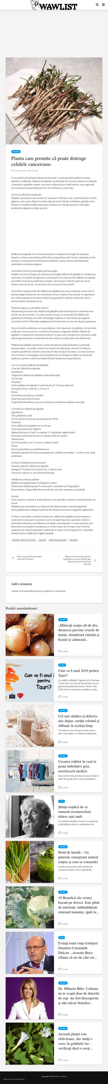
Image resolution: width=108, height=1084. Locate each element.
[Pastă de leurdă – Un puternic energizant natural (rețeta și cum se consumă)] (30, 861)
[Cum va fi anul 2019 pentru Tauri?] (30, 680)
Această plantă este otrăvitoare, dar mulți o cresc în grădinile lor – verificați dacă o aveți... (75, 1040)
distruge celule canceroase (24, 540)
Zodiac (62, 665)
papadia (42, 540)
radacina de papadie (57, 540)
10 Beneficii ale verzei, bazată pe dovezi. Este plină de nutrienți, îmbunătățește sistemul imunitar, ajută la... (78, 904)
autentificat (29, 591)
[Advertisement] (54, 33)
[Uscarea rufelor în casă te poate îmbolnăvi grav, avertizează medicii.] (30, 771)
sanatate (73, 540)
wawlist (65, 651)
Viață (61, 801)
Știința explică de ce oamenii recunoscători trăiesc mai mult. (74, 811)
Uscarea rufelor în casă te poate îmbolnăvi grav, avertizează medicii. (77, 766)
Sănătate (16, 152)
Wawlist (64, 1076)
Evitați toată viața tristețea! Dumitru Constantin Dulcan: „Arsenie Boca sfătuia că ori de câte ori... (78, 950)
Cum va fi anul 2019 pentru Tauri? (78, 673)
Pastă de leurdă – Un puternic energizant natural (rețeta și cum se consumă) (78, 857)
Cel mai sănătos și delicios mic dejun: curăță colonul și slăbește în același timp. (78, 721)
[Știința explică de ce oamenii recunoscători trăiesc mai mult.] (30, 816)
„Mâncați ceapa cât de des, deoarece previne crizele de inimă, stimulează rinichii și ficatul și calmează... (78, 632)
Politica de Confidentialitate (14, 1079)
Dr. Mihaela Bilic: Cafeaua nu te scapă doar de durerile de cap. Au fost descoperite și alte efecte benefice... (79, 995)
